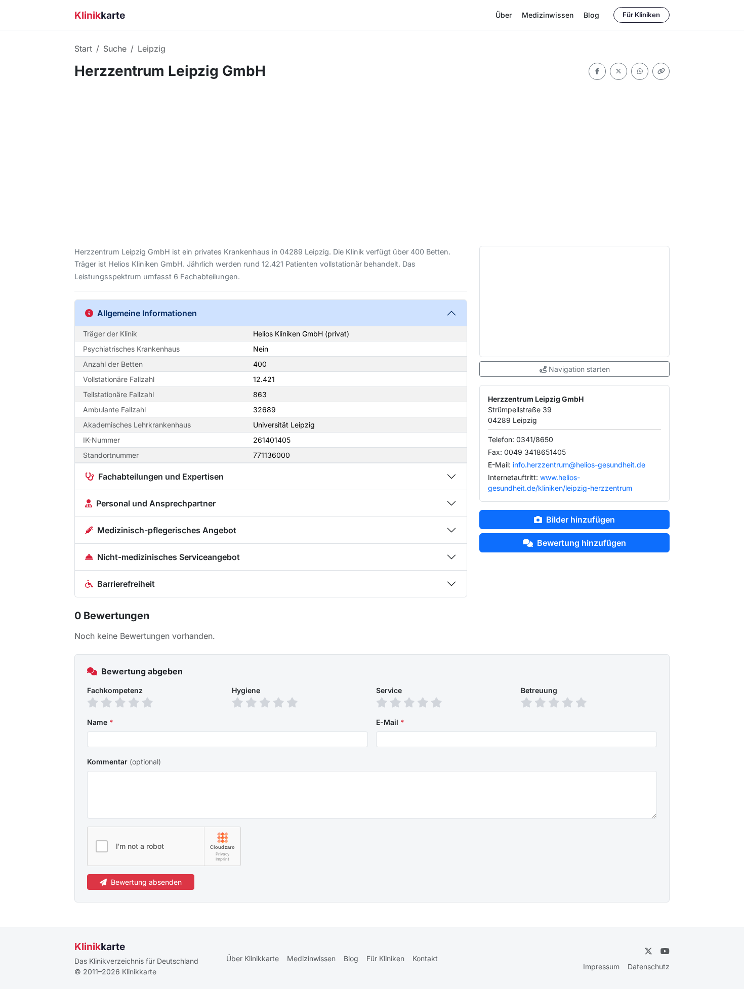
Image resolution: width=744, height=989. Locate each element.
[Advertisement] (372, 163)
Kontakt (425, 958)
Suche (115, 49)
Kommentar (124, 761)
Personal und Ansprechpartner (156, 503)
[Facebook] (597, 71)
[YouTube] (665, 951)
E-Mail (390, 722)
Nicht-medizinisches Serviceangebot (168, 557)
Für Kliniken (641, 15)
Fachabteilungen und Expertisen (161, 476)
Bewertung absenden (146, 882)
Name (100, 722)
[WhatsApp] (639, 71)
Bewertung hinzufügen (581, 543)
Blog (591, 15)
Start (83, 49)
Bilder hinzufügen (580, 519)
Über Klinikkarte (252, 958)
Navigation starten (579, 369)
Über (503, 15)
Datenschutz (649, 966)
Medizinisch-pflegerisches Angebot (166, 530)
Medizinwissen (547, 15)
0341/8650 (534, 439)
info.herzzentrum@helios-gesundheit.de (579, 464)
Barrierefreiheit (126, 584)
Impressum (601, 966)
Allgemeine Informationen (147, 313)
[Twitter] (618, 71)
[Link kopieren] (661, 71)
